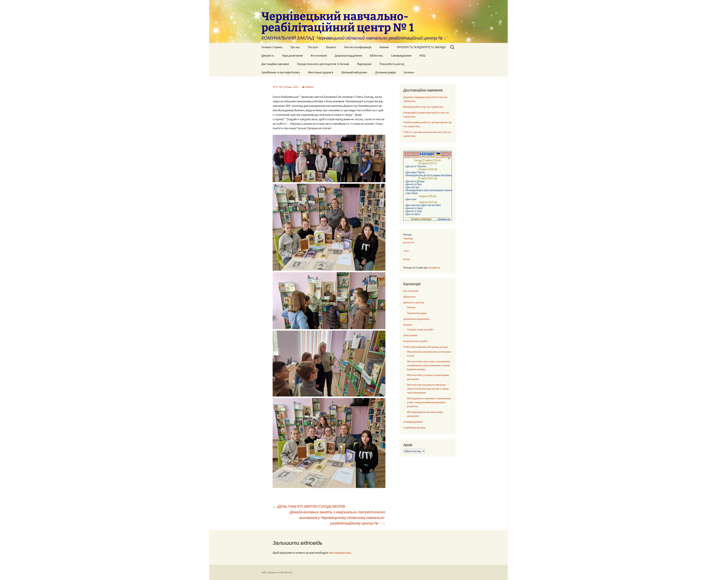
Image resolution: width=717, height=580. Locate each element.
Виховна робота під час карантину (423, 106)
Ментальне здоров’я (320, 72)
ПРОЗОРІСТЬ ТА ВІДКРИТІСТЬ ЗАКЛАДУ (421, 47)
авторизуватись (340, 552)
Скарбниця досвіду (414, 427)
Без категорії (410, 291)
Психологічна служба (415, 341)
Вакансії (331, 47)
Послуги (313, 47)
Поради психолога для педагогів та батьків (323, 64)
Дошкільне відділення (348, 55)
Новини (384, 47)
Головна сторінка (271, 47)
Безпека (409, 72)
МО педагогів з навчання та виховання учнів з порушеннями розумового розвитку (429, 402)
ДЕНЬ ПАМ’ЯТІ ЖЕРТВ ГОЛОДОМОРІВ (309, 506)
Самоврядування (401, 55)
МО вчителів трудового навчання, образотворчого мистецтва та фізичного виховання (428, 388)
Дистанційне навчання (275, 64)
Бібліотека (376, 55)
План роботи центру (392, 64)
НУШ (422, 55)
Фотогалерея (319, 55)
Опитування (410, 335)
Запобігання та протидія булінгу (280, 72)
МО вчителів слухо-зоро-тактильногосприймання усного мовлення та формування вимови (429, 365)
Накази (411, 307)
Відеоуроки (364, 64)
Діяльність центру (413, 302)
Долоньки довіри (385, 72)
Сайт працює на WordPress (277, 572)
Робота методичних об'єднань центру (425, 347)
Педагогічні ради (416, 313)
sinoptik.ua (434, 267)
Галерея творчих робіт (420, 329)
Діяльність (267, 55)
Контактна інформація (357, 47)
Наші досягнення (292, 55)
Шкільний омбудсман (354, 72)
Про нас (295, 47)
